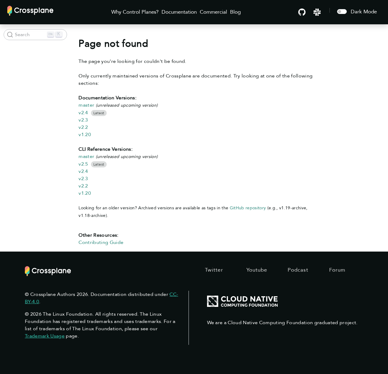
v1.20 (85, 134)
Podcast (298, 269)
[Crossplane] (30, 10)
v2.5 (83, 164)
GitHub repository (248, 208)
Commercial (213, 12)
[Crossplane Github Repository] (302, 11)
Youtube (256, 269)
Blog (235, 12)
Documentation (179, 12)
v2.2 (83, 127)
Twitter (214, 269)
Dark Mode (364, 11)
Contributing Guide (101, 242)
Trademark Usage (45, 336)
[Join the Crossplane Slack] (317, 11)
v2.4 (83, 112)
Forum (337, 269)
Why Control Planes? (135, 12)
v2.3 (83, 120)
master (86, 105)
